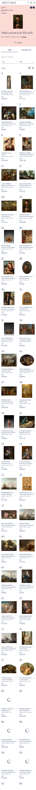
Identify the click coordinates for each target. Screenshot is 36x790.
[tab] (9, 50)
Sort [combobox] (3, 62)
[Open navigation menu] (34, 3)
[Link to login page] (31, 3)
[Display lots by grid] (29, 68)
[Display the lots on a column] (33, 68)
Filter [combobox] (20, 62)
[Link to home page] (8, 3)
